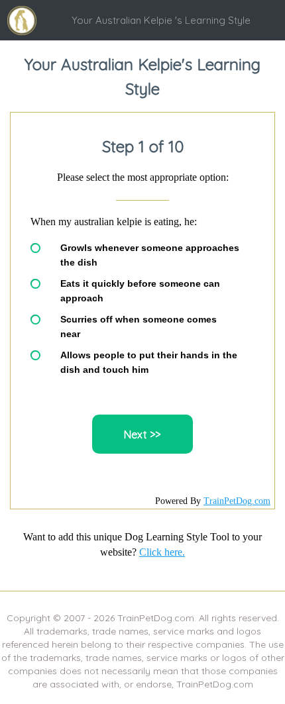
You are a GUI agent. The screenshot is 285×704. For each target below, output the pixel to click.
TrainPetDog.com (236, 501)
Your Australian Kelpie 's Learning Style (161, 20)
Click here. (162, 552)
